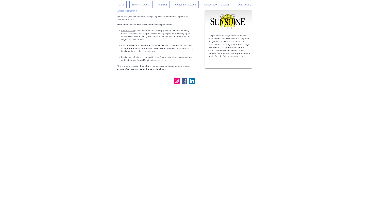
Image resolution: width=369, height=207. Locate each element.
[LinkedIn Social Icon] (192, 81)
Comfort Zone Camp (130, 45)
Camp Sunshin (128, 30)
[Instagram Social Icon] (177, 81)
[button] (186, 4)
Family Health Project (131, 57)
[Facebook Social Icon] (184, 81)
